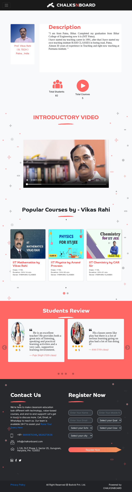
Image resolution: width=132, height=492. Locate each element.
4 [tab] (69, 374)
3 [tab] (65, 374)
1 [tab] (64, 293)
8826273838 (45, 434)
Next (126, 346)
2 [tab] (67, 293)
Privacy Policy (17, 484)
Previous (5, 346)
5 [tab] (73, 374)
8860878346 (30, 434)
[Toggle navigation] (6, 5)
